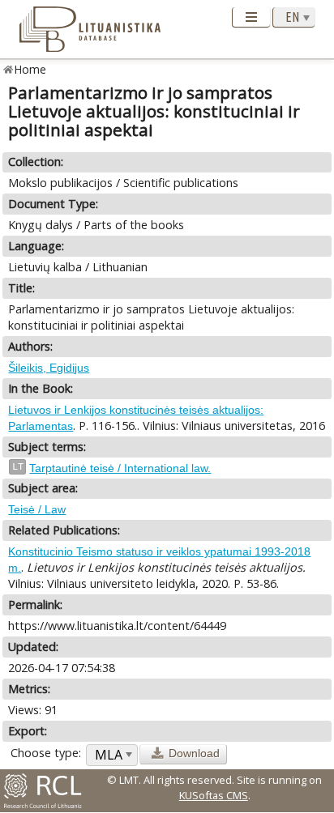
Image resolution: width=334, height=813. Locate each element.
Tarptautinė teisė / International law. (120, 468)
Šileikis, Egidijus (48, 367)
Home (30, 69)
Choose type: (46, 752)
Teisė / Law (37, 509)
